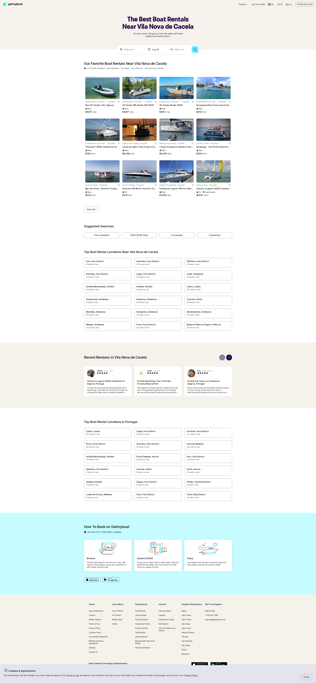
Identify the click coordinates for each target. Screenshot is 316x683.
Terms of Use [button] (72, 675)
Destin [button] (184, 650)
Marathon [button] (185, 654)
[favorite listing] (119, 102)
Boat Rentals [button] (140, 611)
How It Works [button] (117, 611)
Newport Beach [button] (188, 632)
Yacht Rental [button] (140, 632)
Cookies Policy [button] (95, 632)
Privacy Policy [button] (191, 675)
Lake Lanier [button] (186, 615)
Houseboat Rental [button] (142, 624)
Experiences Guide (166, 619)
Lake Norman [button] (187, 641)
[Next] (229, 357)
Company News (164, 611)
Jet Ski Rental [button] (140, 615)
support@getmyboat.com (215, 619)
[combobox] (132, 49)
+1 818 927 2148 (211, 615)
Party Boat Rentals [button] (142, 648)
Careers (92, 615)
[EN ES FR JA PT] (271, 4)
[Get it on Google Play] (111, 580)
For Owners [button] (116, 615)
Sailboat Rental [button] (141, 637)
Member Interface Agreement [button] (96, 642)
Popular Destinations (192, 604)
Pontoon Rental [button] (141, 628)
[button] (258, 4)
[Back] (222, 357)
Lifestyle (161, 615)
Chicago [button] (185, 637)
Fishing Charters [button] (141, 619)
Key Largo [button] (186, 645)
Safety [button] (114, 624)
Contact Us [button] (93, 652)
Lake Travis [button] (186, 628)
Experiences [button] (141, 604)
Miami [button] (184, 611)
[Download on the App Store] (92, 580)
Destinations (163, 624)
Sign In (288, 4)
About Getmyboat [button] (96, 611)
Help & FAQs (210, 611)
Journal (162, 604)
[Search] (195, 49)
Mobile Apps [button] (117, 619)
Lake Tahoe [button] (186, 619)
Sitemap (92, 648)
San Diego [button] (186, 624)
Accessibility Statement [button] (98, 637)
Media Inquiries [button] (95, 619)
